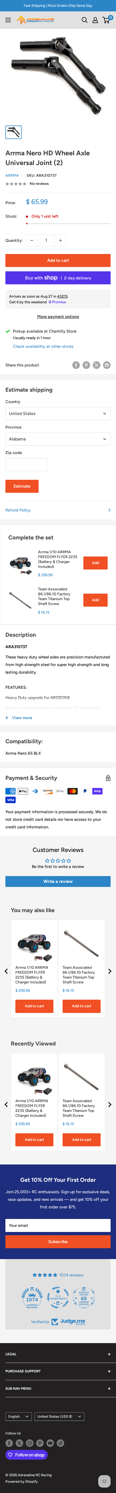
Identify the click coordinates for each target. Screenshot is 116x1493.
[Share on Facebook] (76, 365)
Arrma (12, 175)
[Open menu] (8, 20)
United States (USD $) (54, 1416)
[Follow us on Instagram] (29, 1443)
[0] (106, 20)
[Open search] (85, 20)
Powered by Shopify (21, 1481)
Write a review (58, 881)
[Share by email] (107, 365)
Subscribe (58, 1241)
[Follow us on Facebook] (9, 1443)
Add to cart (58, 260)
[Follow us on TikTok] (60, 1443)
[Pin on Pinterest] (86, 365)
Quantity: (14, 240)
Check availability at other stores (43, 346)
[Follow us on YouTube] (50, 1443)
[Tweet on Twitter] (96, 365)
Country (12, 401)
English (14, 1416)
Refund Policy (17, 510)
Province (13, 427)
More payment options (58, 316)
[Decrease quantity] (31, 240)
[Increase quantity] (60, 240)
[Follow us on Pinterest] (40, 1443)
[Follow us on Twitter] (19, 1443)
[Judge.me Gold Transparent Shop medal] (58, 1297)
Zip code (13, 452)
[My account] (95, 20)
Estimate (21, 486)
